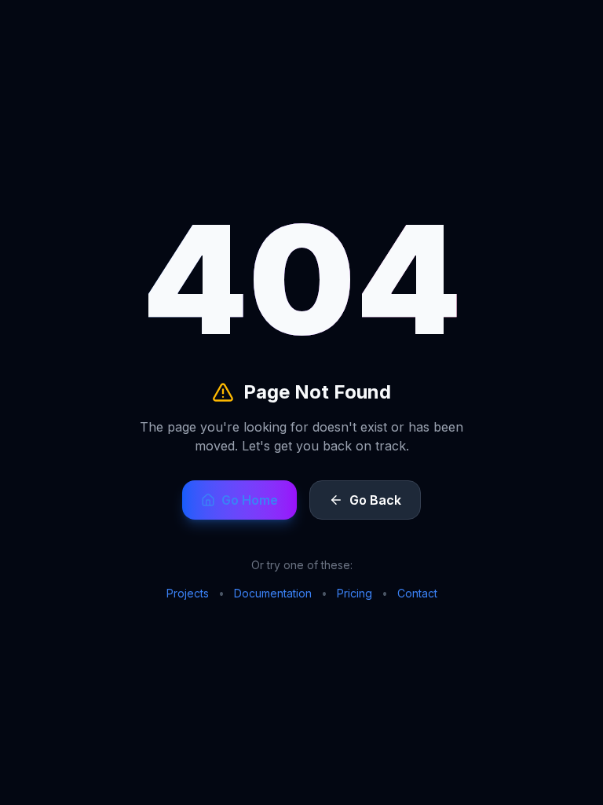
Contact (417, 593)
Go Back (375, 500)
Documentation (273, 593)
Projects (187, 593)
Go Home (249, 500)
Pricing (354, 593)
